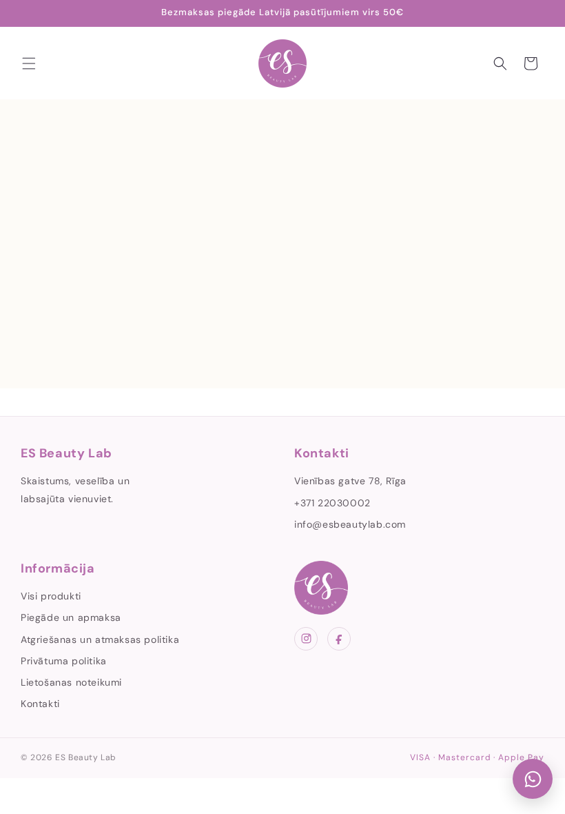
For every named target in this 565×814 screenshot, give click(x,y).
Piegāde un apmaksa (71, 617)
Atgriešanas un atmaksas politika (100, 639)
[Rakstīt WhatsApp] (533, 779)
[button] (29, 63)
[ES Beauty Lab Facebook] (339, 639)
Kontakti (40, 703)
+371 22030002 (332, 503)
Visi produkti (51, 596)
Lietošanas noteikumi (71, 682)
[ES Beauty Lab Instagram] (306, 639)
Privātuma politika (64, 661)
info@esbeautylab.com (350, 524)
